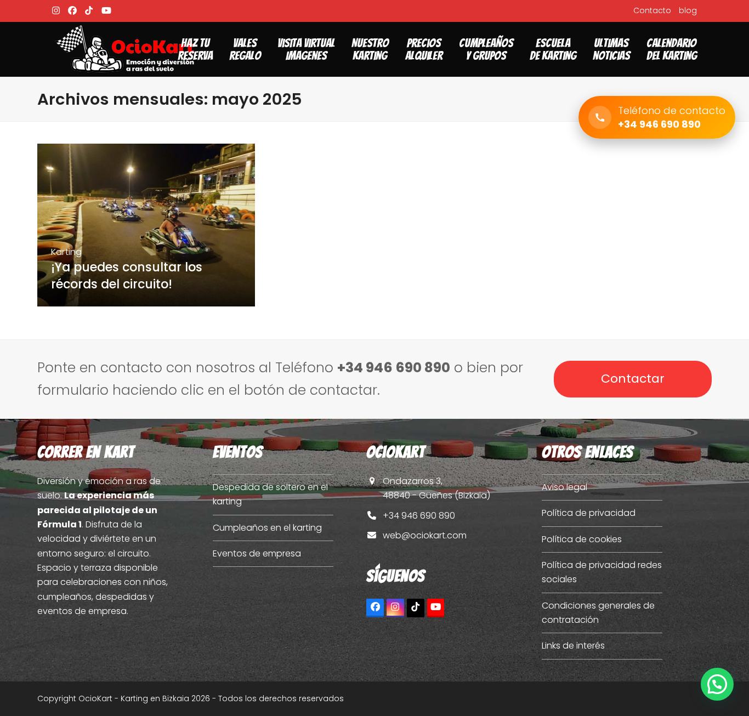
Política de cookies (582, 539)
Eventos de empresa (257, 553)
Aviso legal (564, 487)
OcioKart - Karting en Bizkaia (133, 698)
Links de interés (573, 645)
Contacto (652, 10)
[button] (717, 684)
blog (688, 10)
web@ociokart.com (425, 535)
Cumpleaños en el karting (267, 527)
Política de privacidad (588, 513)
